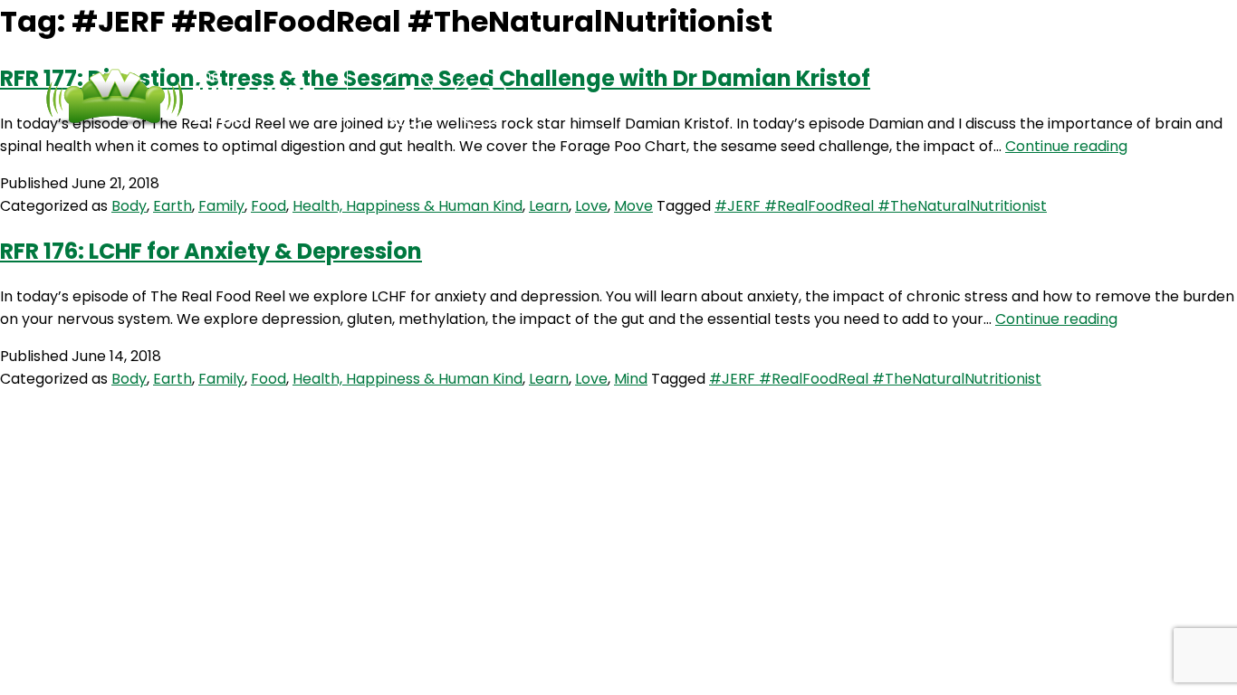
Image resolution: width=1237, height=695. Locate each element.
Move (633, 205)
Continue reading (1066, 146)
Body (129, 205)
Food (268, 205)
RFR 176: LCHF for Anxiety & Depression (211, 251)
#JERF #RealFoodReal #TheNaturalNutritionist (880, 205)
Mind (630, 378)
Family (221, 205)
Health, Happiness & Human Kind (407, 205)
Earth (172, 205)
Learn (549, 205)
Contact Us (751, 99)
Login (864, 99)
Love (591, 205)
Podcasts (620, 99)
